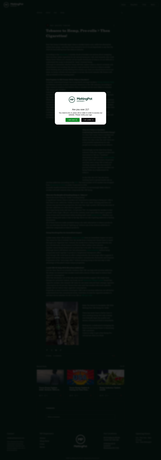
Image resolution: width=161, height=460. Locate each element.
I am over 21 (72, 120)
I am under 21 (88, 120)
